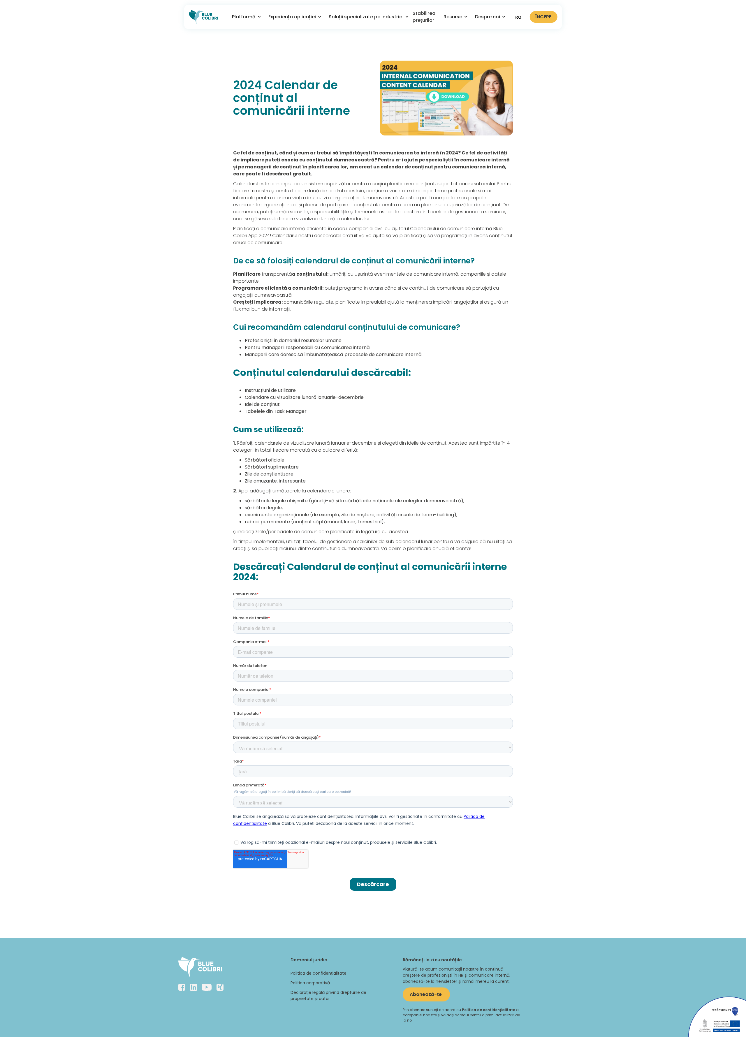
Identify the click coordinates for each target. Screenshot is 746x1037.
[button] (244, 17)
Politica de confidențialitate (318, 973)
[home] (203, 17)
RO (518, 17)
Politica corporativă (310, 983)
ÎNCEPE (543, 16)
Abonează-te (426, 994)
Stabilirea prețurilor (424, 17)
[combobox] (518, 17)
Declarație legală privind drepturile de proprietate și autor (328, 995)
